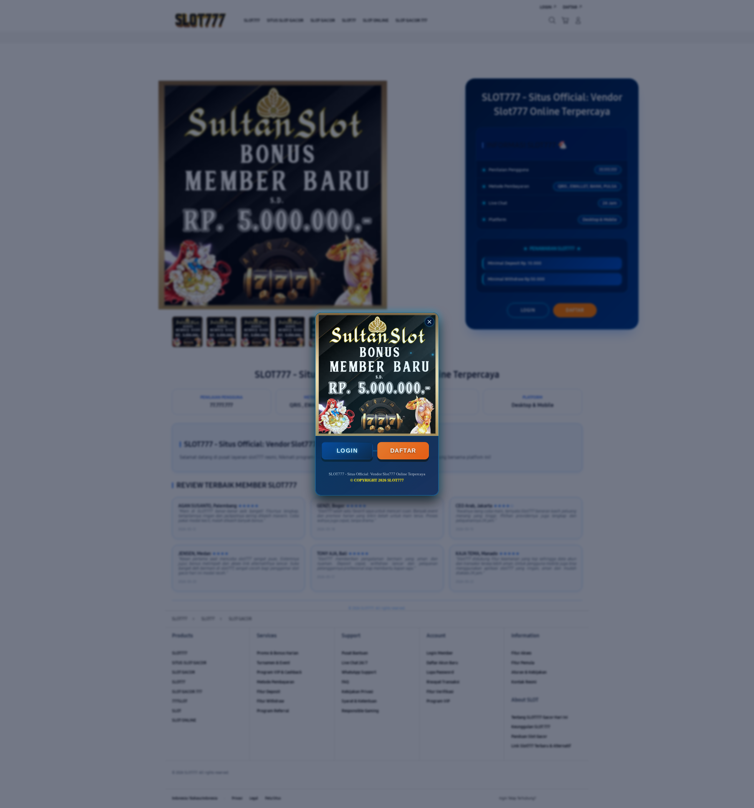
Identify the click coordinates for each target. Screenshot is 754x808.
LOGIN (347, 450)
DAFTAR (403, 450)
